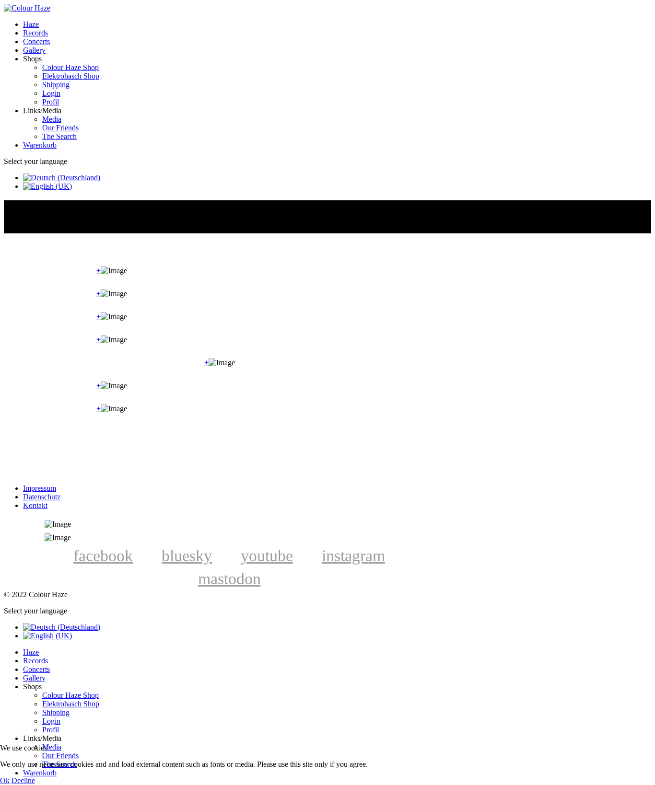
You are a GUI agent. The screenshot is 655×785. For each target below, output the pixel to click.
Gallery (34, 50)
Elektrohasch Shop (70, 76)
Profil (50, 102)
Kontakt (35, 505)
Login (51, 93)
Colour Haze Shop (70, 67)
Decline (23, 780)
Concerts (36, 41)
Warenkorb (40, 145)
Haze (31, 24)
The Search (59, 136)
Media (51, 119)
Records (35, 33)
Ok (5, 780)
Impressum (39, 488)
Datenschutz (41, 497)
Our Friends (60, 128)
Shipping (56, 85)
